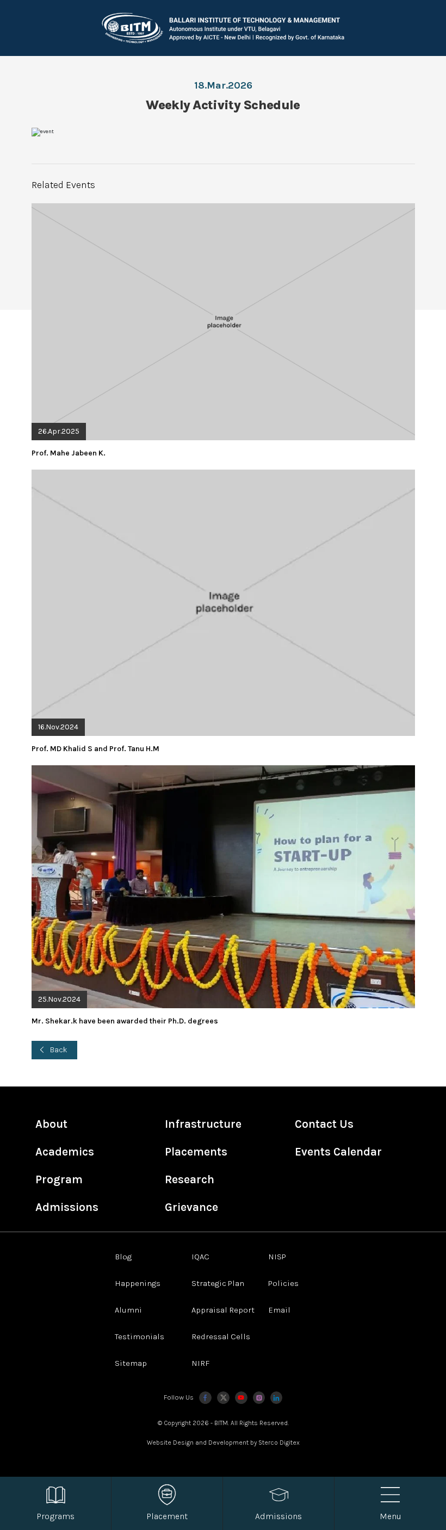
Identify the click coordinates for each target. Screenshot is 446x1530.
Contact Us (324, 1124)
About (51, 1124)
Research (189, 1179)
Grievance (191, 1207)
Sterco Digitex (279, 1442)
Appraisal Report (223, 1310)
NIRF (200, 1363)
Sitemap (131, 1363)
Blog (123, 1257)
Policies (283, 1283)
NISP (277, 1257)
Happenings (137, 1283)
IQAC (200, 1257)
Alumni (128, 1310)
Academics (64, 1151)
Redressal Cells (220, 1336)
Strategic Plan (217, 1283)
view (223, 331)
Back (58, 1049)
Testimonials (139, 1336)
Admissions (66, 1207)
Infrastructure (203, 1124)
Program (59, 1179)
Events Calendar (338, 1151)
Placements (196, 1151)
